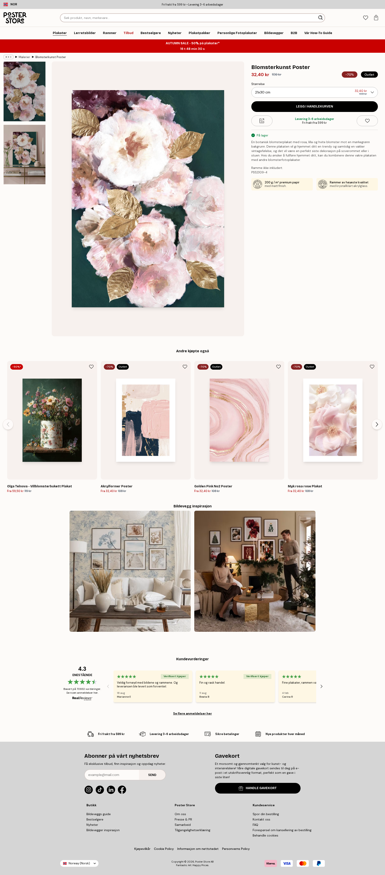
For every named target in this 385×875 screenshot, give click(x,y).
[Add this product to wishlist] (367, 120)
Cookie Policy (164, 849)
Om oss (180, 814)
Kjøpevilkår (142, 849)
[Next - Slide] (377, 424)
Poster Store (202, 861)
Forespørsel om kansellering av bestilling (282, 830)
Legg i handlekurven (314, 106)
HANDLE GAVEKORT (261, 788)
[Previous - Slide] (8, 424)
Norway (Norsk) (79, 863)
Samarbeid (183, 825)
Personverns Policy (236, 849)
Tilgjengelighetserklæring (192, 830)
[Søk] (321, 17)
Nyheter (92, 825)
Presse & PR (183, 819)
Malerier (24, 57)
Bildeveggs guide (98, 814)
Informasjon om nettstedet (198, 849)
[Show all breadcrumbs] (8, 57)
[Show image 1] (24, 92)
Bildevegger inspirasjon (103, 830)
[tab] (365, 18)
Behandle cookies (265, 835)
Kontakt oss (261, 819)
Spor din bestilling (266, 814)
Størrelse (258, 84)
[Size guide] (261, 120)
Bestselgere (94, 819)
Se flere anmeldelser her (192, 713)
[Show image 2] (24, 154)
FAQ (255, 825)
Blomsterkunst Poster (50, 57)
